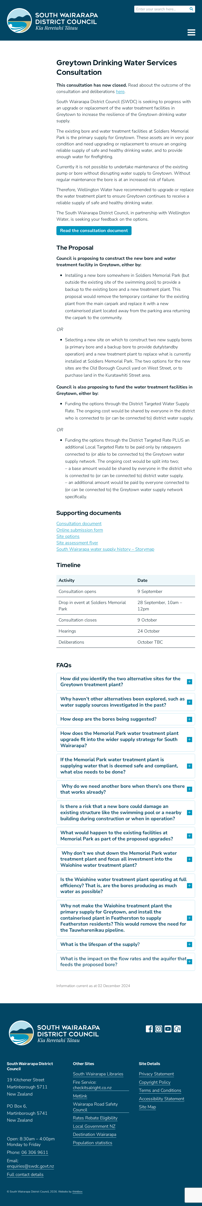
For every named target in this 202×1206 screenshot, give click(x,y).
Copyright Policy (154, 1082)
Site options (68, 536)
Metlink (80, 1096)
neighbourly (177, 1028)
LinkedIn (186, 1028)
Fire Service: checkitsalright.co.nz (92, 1085)
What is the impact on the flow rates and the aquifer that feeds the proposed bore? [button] (123, 961)
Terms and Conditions (160, 1090)
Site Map (147, 1107)
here (120, 91)
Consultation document (78, 523)
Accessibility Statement (161, 1099)
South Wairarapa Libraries (98, 1074)
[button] (125, 682)
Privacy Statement (156, 1074)
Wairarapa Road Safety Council (95, 1107)
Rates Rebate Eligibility (95, 1118)
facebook (149, 1028)
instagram (158, 1028)
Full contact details (25, 1174)
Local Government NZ (94, 1126)
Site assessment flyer (77, 543)
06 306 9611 (34, 1152)
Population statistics (92, 1143)
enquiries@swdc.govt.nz (30, 1166)
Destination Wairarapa (94, 1134)
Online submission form (79, 530)
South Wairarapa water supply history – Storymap (105, 549)
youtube (168, 1028)
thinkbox (77, 1191)
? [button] (108, 719)
